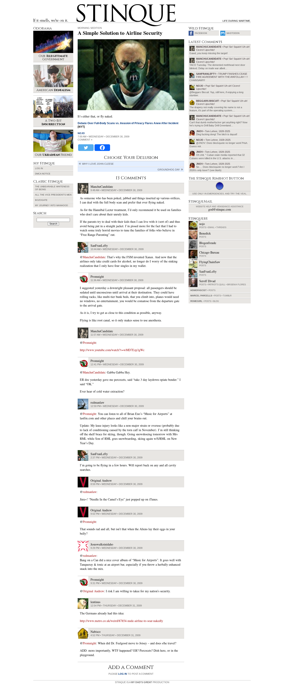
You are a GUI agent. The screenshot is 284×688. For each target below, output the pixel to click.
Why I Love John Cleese (98, 163)
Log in (39, 168)
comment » (85, 139)
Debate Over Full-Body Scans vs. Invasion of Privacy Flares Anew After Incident (128, 123)
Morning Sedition (90, 28)
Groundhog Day (169, 169)
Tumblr (227, 296)
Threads (221, 227)
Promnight (89, 342)
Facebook (201, 33)
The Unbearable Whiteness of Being (52, 188)
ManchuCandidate (94, 257)
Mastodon (233, 33)
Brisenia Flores (236, 284)
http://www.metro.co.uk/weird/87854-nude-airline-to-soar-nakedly (121, 621)
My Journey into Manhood (51, 205)
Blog (216, 301)
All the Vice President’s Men (53, 195)
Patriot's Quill (216, 284)
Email (211, 227)
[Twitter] (86, 147)
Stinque (81, 5)
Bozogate (41, 200)
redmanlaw (90, 492)
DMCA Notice (42, 173)
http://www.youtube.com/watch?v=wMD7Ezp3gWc (112, 350)
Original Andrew (93, 591)
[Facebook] (102, 147)
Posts (202, 227)
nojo (81, 133)
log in (122, 673)
